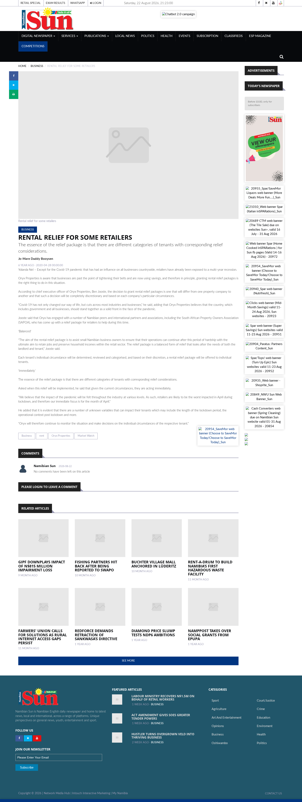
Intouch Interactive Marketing (91, 793)
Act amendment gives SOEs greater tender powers (160, 716)
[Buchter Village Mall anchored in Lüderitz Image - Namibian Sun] (156, 538)
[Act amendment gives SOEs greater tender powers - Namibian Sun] (117, 718)
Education (263, 717)
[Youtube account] (273, 3)
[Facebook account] (259, 3)
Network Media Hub (57, 793)
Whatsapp (77, 3)
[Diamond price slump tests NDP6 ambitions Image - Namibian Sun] (156, 607)
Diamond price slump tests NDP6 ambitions (153, 632)
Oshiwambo (220, 743)
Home (22, 66)
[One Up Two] (281, 3)
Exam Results (55, 3)
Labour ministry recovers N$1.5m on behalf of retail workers (162, 698)
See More (128, 660)
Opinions (218, 726)
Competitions (33, 46)
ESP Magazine (260, 36)
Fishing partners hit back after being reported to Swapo (96, 566)
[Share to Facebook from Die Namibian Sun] (13, 76)
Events (184, 36)
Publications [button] (95, 36)
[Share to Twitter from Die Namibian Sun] (13, 85)
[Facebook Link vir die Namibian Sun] (19, 738)
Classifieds (234, 36)
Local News (125, 36)
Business (27, 436)
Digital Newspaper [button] (37, 36)
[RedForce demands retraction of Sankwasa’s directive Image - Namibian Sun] (100, 607)
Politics (147, 36)
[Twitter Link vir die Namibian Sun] (28, 738)
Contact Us (273, 793)
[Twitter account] (266, 3)
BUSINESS (37, 66)
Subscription (207, 36)
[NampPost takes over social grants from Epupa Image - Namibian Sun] (213, 607)
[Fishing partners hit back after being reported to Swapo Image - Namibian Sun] (100, 538)
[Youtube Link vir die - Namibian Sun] (37, 738)
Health (166, 36)
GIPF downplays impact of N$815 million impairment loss (41, 566)
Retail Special (31, 3)
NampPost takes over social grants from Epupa (209, 634)
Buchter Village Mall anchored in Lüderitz (153, 563)
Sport (215, 700)
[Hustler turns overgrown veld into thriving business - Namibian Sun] (117, 737)
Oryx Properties (61, 436)
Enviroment (264, 726)
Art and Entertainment (226, 717)
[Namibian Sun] (46, 697)
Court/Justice (266, 700)
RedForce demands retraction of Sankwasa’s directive (96, 634)
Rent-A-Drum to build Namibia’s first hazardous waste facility (210, 567)
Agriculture (219, 709)
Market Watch (86, 436)
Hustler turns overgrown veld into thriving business (162, 736)
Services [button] (68, 36)
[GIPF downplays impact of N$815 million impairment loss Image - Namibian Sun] (43, 538)
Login (96, 3)
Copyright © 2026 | (31, 793)
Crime (261, 709)
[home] (60, 18)
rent (41, 436)
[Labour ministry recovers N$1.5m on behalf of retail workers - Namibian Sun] (117, 699)
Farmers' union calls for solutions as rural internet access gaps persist (42, 636)
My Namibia (120, 793)
